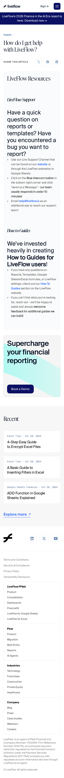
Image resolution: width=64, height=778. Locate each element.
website (42, 164)
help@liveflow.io (29, 201)
